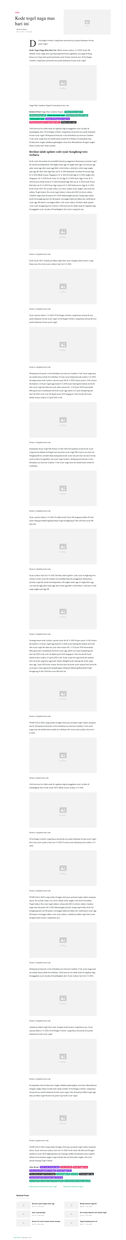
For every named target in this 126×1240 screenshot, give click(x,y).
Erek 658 (74, 1174)
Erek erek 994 (66, 1167)
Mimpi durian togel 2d (74, 112)
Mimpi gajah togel (37, 119)
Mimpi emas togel (69, 122)
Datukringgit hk (63, 1174)
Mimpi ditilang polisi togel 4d (57, 119)
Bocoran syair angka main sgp (43, 1204)
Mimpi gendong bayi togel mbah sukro (45, 122)
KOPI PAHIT (17, 1237)
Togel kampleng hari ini (88, 1221)
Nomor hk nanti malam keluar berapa (46, 1221)
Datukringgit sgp (86, 1174)
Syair (17, 13)
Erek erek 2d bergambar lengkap (43, 1171)
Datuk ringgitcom (80, 1167)
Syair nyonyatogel (38, 1212)
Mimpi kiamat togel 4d (88, 1204)
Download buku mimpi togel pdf (77, 1181)
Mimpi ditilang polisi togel (77, 115)
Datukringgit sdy (64, 1171)
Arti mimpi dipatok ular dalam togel (93, 1212)
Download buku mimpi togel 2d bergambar (46, 1181)
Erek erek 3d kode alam (49, 1167)
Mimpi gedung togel (38, 115)
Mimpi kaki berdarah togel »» (73, 1187)
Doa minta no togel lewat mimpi (42, 1174)
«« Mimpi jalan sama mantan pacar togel (42, 1187)
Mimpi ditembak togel (56, 115)
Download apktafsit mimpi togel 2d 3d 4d (46, 1177)
